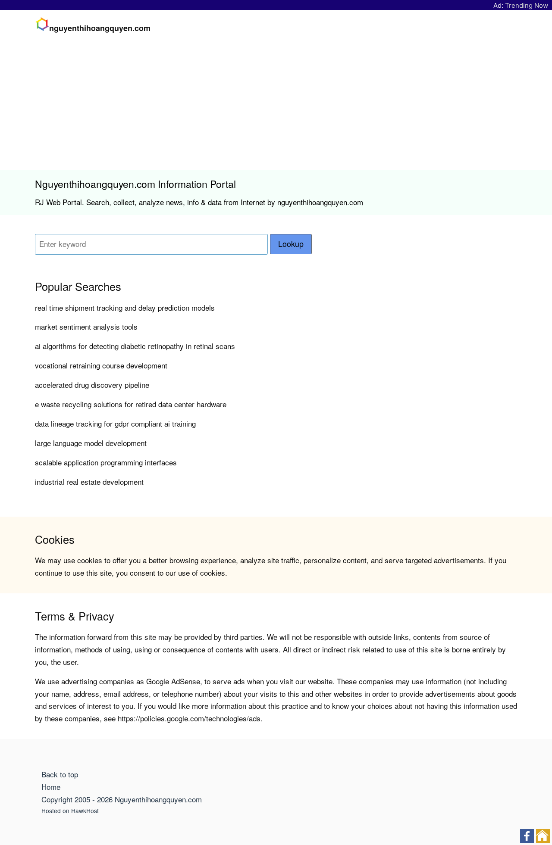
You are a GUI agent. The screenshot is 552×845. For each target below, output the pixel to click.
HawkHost (85, 810)
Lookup (291, 243)
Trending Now (526, 5)
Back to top (59, 774)
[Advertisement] (276, 105)
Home (50, 786)
